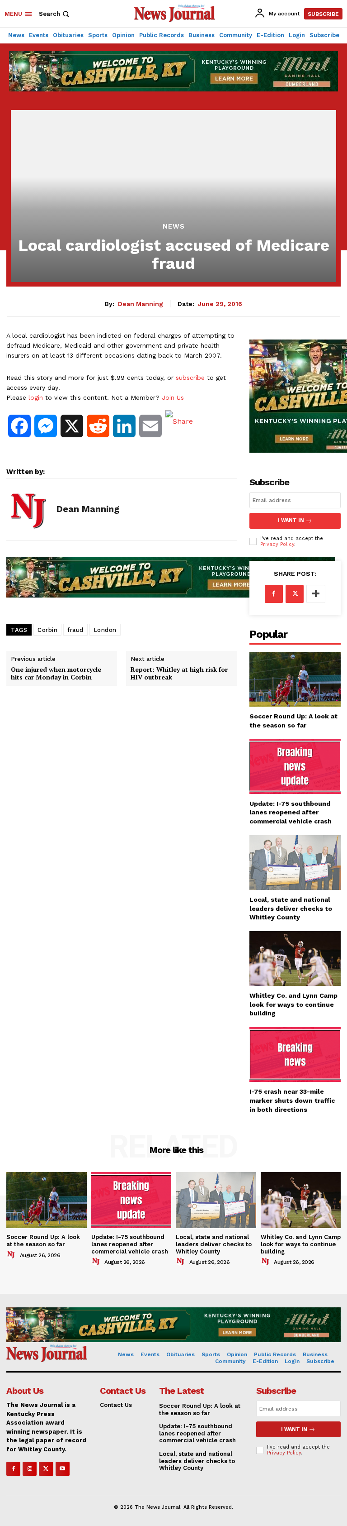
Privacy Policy (277, 544)
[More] (315, 594)
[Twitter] (295, 594)
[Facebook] (274, 594)
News (174, 226)
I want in (291, 520)
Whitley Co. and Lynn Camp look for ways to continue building (293, 1004)
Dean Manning (140, 303)
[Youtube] (63, 1469)
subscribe (190, 377)
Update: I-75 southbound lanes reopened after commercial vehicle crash (290, 812)
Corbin (47, 630)
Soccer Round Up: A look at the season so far (43, 1241)
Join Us (173, 397)
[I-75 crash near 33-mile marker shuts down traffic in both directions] (295, 1054)
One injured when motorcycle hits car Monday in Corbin (56, 673)
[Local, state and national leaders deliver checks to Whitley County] (295, 862)
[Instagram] (30, 1469)
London (105, 630)
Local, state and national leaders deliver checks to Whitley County (290, 908)
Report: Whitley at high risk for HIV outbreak (179, 673)
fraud (75, 630)
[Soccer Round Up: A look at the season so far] (295, 679)
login (35, 397)
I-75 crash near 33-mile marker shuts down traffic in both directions (292, 1100)
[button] (55, 14)
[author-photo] (12, 1255)
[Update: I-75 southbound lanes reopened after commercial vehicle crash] (295, 766)
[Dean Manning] (28, 509)
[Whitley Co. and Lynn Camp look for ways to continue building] (295, 958)
